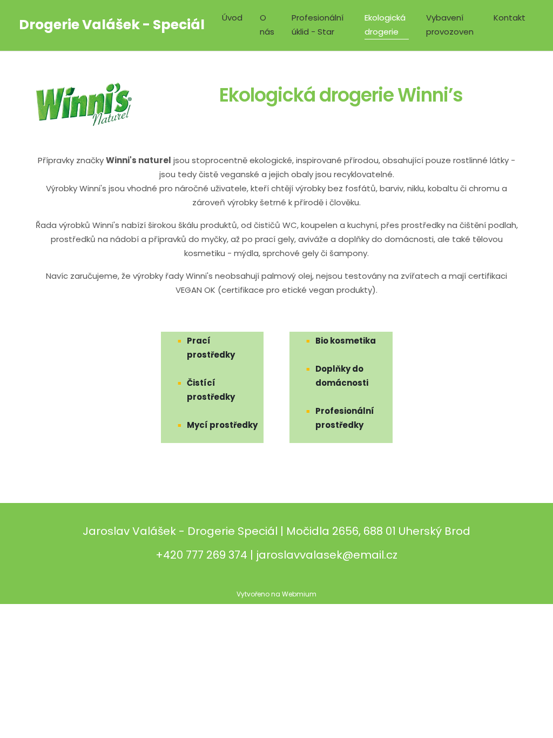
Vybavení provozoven (450, 24)
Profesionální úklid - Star (317, 24)
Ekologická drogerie (385, 24)
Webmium (299, 594)
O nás (267, 24)
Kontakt (509, 17)
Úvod (232, 17)
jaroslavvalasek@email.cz (326, 554)
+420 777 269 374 (201, 554)
